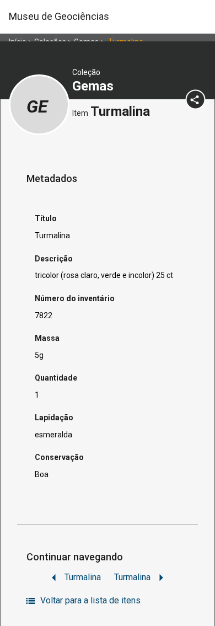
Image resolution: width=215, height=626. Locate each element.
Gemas (94, 86)
